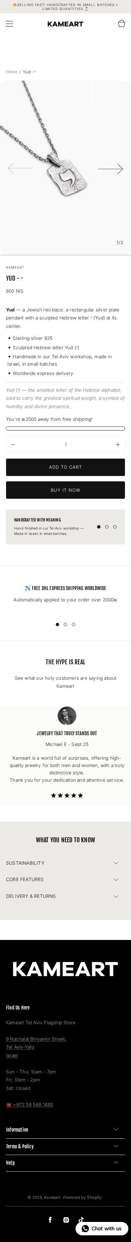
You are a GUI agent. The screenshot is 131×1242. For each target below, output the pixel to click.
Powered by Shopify (82, 1197)
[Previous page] (20, 167)
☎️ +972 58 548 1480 (29, 1104)
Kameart (52, 1197)
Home (12, 71)
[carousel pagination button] (99, 527)
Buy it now (66, 490)
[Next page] (110, 167)
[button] (9, 23)
